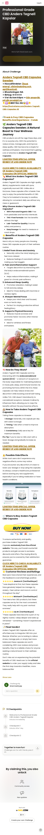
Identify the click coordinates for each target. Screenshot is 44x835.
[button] (22, 814)
